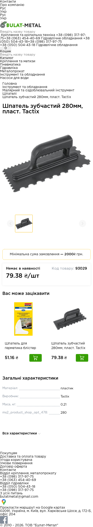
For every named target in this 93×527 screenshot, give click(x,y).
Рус (3, 8)
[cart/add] (35, 358)
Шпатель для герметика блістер (20, 346)
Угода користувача (16, 460)
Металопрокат (12, 71)
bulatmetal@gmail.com (19, 496)
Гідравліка (9, 68)
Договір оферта (13, 466)
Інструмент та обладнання (22, 74)
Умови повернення (16, 463)
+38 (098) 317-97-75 (45, 41)
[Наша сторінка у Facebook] (46, 520)
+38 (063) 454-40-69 (22, 38)
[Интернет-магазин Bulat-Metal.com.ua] (46, 25)
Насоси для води (14, 78)
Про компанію (12, 5)
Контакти (8, 1)
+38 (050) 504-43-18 (17, 45)
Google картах (53, 507)
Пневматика (10, 64)
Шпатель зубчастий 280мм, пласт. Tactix (68, 346)
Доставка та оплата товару (23, 456)
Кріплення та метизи (17, 61)
